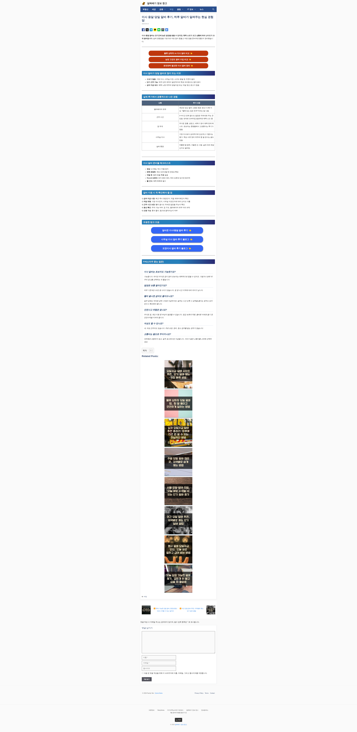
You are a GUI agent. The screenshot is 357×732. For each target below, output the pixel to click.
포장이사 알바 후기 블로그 (177, 248)
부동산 (145, 9)
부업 (171, 9)
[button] (213, 9)
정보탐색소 (204, 710)
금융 (161, 9)
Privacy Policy (199, 693)
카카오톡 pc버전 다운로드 (175, 710)
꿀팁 (179, 9)
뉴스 (202, 9)
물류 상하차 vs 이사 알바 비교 (178, 53)
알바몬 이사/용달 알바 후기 (176, 230)
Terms (207, 693)
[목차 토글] (150, 350)
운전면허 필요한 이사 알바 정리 (178, 66)
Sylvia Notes (159, 693)
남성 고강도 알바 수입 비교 (178, 59)
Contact (212, 693)
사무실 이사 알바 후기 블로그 (176, 239)
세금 (154, 9)
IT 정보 (190, 9)
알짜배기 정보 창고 (157, 3)
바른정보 (152, 710)
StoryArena (161, 710)
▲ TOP (178, 720)
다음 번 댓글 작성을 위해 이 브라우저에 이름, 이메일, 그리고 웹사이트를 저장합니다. (175, 673)
